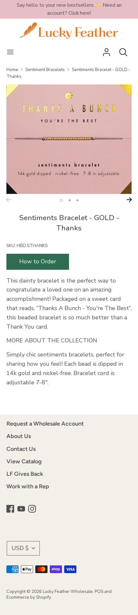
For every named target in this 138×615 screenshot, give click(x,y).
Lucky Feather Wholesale (68, 591)
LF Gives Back (24, 473)
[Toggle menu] (10, 52)
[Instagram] (32, 509)
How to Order (37, 261)
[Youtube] (21, 509)
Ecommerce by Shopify (28, 597)
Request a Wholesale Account (45, 423)
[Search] (123, 50)
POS (99, 591)
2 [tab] (70, 200)
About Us (18, 436)
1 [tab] (61, 200)
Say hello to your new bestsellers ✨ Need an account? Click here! (69, 9)
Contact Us (21, 448)
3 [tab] (77, 200)
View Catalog (24, 461)
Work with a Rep (27, 486)
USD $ (20, 548)
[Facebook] (10, 509)
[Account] (106, 50)
